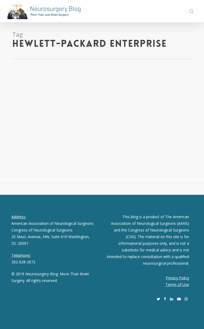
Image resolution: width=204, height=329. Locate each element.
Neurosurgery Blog (23, 103)
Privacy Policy (177, 277)
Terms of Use (177, 284)
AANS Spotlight (52, 103)
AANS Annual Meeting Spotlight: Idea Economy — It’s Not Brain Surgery (48, 86)
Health (70, 103)
